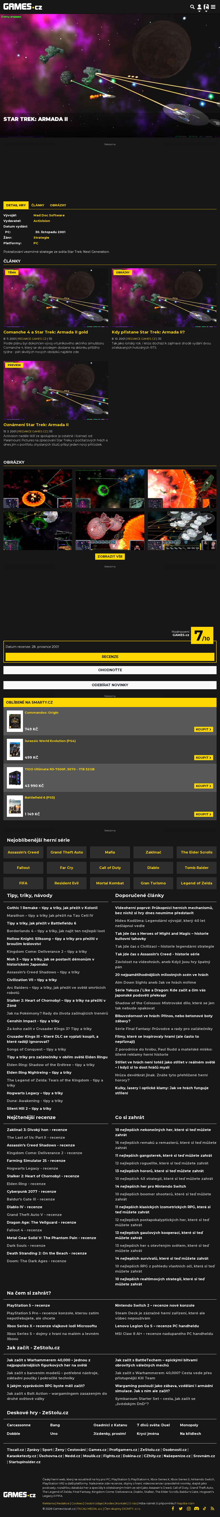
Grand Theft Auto (66, 852)
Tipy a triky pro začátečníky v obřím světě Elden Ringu (57, 1057)
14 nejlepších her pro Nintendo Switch (150, 1186)
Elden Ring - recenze (26, 1184)
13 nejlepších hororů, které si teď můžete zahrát (159, 1171)
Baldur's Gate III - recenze (31, 1199)
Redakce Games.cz (32, 338)
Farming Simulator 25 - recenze (36, 1161)
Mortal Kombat (110, 883)
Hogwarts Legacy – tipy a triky (35, 1093)
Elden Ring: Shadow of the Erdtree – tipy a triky (51, 1065)
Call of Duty (110, 868)
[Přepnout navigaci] (199, 7)
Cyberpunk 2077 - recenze (31, 1192)
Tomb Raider (197, 868)
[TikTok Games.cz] (204, 1508)
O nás (133, 1503)
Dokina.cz (132, 1456)
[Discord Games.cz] (196, 1508)
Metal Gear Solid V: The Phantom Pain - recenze (51, 1238)
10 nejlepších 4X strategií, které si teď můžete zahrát (164, 1179)
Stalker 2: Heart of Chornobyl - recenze (43, 1176)
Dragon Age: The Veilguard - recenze (41, 1222)
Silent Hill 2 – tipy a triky (29, 1109)
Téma (12, 272)
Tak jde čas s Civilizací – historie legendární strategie (164, 946)
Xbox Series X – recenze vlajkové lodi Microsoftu (52, 1326)
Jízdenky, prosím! (109, 1434)
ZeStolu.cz (150, 1450)
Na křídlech (190, 1434)
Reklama (49, 1503)
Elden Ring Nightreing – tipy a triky (39, 1073)
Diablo (153, 868)
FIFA (23, 883)
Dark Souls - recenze (26, 1246)
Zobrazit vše (110, 556)
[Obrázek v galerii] (37, 488)
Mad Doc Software (49, 215)
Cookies (76, 1503)
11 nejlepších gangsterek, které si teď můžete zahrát (163, 1156)
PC (36, 243)
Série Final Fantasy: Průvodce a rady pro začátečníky (164, 1029)
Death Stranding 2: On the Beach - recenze (47, 1253)
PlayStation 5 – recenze (28, 1305)
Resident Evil (67, 883)
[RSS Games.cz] (212, 1508)
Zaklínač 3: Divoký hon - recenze (37, 1130)
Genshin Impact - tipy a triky (33, 1021)
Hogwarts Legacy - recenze (32, 1168)
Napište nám (185, 1503)
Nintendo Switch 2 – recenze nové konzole (155, 1305)
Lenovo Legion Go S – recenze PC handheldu (157, 1326)
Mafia (110, 852)
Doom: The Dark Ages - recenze (36, 1261)
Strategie (41, 238)
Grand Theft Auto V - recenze (34, 1215)
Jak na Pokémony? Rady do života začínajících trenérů (57, 1013)
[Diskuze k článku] (50, 338)
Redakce (63, 1503)
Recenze (110, 657)
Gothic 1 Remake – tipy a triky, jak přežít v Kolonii (52, 908)
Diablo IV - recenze (24, 1207)
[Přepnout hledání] (192, 7)
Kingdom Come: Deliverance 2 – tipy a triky (47, 952)
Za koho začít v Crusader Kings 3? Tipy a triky (49, 1029)
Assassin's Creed (23, 852)
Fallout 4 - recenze (24, 1230)
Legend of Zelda (196, 883)
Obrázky (123, 272)
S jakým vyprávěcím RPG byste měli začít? (46, 1386)
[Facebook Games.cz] (173, 1508)
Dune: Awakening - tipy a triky (35, 1101)
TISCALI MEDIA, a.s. (89, 1508)
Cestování (76, 1450)
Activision (42, 221)
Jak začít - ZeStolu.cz (33, 1347)
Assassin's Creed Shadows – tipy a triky (43, 972)
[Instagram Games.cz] (188, 1508)
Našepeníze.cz (177, 1456)
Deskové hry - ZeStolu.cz (37, 1412)
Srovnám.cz (204, 1456)
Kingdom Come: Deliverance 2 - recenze (44, 1153)
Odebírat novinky (110, 685)
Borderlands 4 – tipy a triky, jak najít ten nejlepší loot (56, 931)
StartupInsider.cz (25, 1462)
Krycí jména (148, 1434)
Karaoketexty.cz (21, 1456)
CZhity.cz (152, 1456)
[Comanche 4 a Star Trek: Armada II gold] (55, 297)
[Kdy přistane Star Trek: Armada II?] (164, 297)
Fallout (23, 868)
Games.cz (98, 1450)
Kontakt (122, 1503)
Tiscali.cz (15, 1450)
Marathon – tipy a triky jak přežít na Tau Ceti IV (50, 916)
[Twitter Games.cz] (180, 1508)
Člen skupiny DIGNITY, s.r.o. (122, 1508)
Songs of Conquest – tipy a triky (36, 1049)
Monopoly (189, 1425)
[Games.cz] (22, 7)
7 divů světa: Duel (153, 1425)
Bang (55, 1425)
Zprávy (33, 1450)
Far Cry (66, 868)
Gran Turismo (153, 883)
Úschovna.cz (50, 1456)
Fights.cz (111, 1456)
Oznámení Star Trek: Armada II (36, 424)
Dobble (13, 1434)
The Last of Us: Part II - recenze (36, 1137)
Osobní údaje (93, 1503)
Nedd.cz (72, 1456)
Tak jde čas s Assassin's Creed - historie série (157, 954)
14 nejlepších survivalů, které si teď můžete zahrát (161, 1258)
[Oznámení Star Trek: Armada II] (55, 390)
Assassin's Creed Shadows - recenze (41, 1145)
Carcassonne (19, 1425)
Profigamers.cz (123, 1450)
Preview (14, 365)
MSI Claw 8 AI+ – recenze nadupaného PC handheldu (164, 1334)
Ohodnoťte (110, 670)
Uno (54, 1434)
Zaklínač (153, 852)
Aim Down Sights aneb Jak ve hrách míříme (155, 982)
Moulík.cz (92, 1456)
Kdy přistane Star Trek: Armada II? (148, 332)
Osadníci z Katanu (110, 1425)
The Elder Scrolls (196, 852)
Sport (47, 1450)
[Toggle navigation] (213, 7)
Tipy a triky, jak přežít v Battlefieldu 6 (41, 923)
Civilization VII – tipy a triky (32, 980)
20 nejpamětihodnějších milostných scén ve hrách (161, 975)
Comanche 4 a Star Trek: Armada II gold (45, 332)
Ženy (59, 1450)
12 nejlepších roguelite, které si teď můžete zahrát (161, 1163)
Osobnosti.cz (175, 1450)
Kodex (110, 1503)
